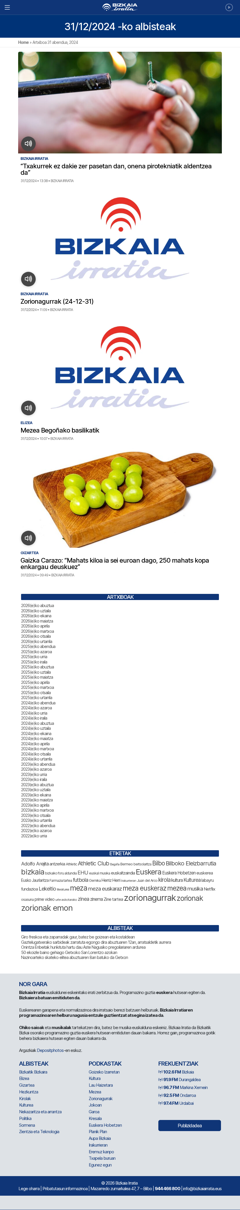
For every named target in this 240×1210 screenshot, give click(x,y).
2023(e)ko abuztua (37, 784)
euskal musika (99, 873)
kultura (177, 880)
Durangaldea (181, 1079)
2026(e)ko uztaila (36, 610)
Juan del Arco (147, 880)
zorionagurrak (150, 898)
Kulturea (192, 880)
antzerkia (57, 864)
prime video (44, 899)
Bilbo (158, 863)
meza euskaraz (105, 888)
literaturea (63, 889)
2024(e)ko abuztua (37, 723)
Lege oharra (29, 1188)
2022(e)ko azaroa (36, 830)
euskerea (204, 872)
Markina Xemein (185, 1087)
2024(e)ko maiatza (37, 738)
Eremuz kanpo (101, 1151)
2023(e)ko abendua (38, 764)
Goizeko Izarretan (104, 1072)
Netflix (209, 889)
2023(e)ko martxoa (37, 810)
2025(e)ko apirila (35, 682)
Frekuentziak (178, 1063)
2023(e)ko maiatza (37, 799)
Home (23, 42)
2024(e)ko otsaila (36, 753)
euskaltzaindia (123, 873)
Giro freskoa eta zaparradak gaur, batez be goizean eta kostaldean (78, 936)
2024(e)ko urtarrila (36, 758)
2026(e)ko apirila (35, 625)
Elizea (24, 1078)
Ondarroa (179, 1095)
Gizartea (26, 1085)
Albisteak (33, 1063)
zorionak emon (47, 908)
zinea (83, 899)
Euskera (148, 871)
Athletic (71, 864)
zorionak (190, 898)
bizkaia (32, 871)
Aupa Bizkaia (100, 1138)
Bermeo (126, 864)
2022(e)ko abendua (38, 825)
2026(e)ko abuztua (37, 605)
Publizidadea (190, 1125)
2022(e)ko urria (34, 835)
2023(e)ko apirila (35, 805)
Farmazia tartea (60, 880)
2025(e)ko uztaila (36, 672)
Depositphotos (50, 1050)
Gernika (95, 880)
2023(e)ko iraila (34, 779)
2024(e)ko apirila (35, 743)
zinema (96, 899)
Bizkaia (178, 1072)
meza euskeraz (144, 888)
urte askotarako (66, 900)
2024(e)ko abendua (38, 702)
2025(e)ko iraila (34, 661)
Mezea (95, 1092)
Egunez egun (100, 1165)
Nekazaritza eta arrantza (40, 1111)
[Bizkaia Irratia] (119, 7)
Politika (25, 1118)
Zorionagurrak (100, 1098)
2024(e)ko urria (34, 713)
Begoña (114, 864)
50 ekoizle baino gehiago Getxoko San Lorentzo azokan (69, 952)
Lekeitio (47, 888)
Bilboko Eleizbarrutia (191, 863)
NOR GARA (33, 984)
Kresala (95, 1118)
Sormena (27, 1125)
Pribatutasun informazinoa (65, 1188)
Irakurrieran (128, 881)
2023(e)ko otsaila (35, 815)
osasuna (27, 899)
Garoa (94, 1111)
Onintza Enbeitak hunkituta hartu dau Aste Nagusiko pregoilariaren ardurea (83, 947)
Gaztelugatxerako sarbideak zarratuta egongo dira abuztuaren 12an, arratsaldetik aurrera (96, 942)
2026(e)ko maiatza (37, 620)
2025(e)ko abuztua (37, 666)
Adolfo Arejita (35, 864)
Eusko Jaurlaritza (35, 880)
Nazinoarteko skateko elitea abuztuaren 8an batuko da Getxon (74, 957)
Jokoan (95, 1105)
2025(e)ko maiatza (37, 677)
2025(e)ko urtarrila (36, 697)
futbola (80, 880)
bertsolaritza (142, 864)
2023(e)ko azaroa (36, 769)
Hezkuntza (28, 1092)
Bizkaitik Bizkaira (33, 1072)
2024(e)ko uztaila (36, 728)
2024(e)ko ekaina (36, 733)
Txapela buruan (102, 1158)
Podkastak (105, 1063)
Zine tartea (113, 899)
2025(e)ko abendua (38, 646)
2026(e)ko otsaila (36, 636)
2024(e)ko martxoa (37, 748)
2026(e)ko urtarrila (36, 641)
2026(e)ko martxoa (37, 631)
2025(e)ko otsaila (36, 692)
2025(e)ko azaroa (36, 651)
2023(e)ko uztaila (35, 789)
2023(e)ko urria (34, 774)
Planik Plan (98, 1131)
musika (195, 888)
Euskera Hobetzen (179, 873)
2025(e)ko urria (34, 656)
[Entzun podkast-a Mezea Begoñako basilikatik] (28, 408)
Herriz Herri (111, 880)
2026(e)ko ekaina (36, 615)
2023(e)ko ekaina (36, 794)
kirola (164, 880)
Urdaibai (178, 1103)
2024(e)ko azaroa (36, 707)
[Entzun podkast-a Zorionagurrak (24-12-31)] (28, 279)
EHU (83, 873)
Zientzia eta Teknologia (39, 1131)
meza (78, 888)
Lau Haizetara (101, 1085)
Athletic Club (93, 863)
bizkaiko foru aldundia (61, 873)
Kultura (94, 1078)
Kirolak (25, 1098)
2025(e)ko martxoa (37, 687)
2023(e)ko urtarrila (36, 820)
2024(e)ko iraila (34, 717)
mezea (176, 888)
